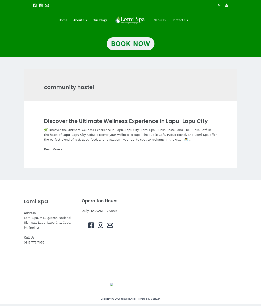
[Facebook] (35, 5)
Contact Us (180, 20)
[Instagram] (41, 5)
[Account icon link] (226, 5)
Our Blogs (100, 20)
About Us (80, 20)
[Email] (47, 5)
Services (160, 20)
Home (63, 20)
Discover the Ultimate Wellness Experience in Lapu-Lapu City (126, 121)
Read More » (53, 149)
